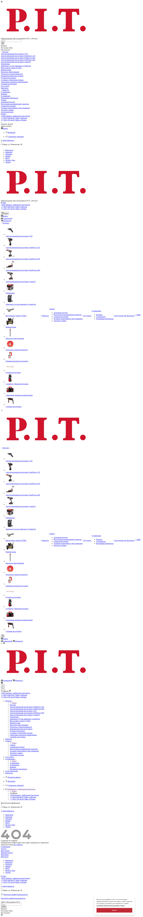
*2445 (3, 114)
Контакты (4, 857)
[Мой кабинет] (2, 683)
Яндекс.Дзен (10, 160)
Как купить (5, 851)
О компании (14, 763)
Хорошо (114, 910)
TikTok (8, 162)
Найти (4, 907)
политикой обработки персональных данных (111, 905)
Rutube (8, 156)
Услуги (3, 849)
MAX (7, 158)
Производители (7, 853)
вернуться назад (7, 845)
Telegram (8, 154)
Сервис (12, 745)
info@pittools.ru (8, 140)
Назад (14, 703)
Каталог (13, 705)
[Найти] (3, 43)
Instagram (8, 152)
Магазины (5, 855)
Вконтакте (9, 150)
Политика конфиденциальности (15, 895)
